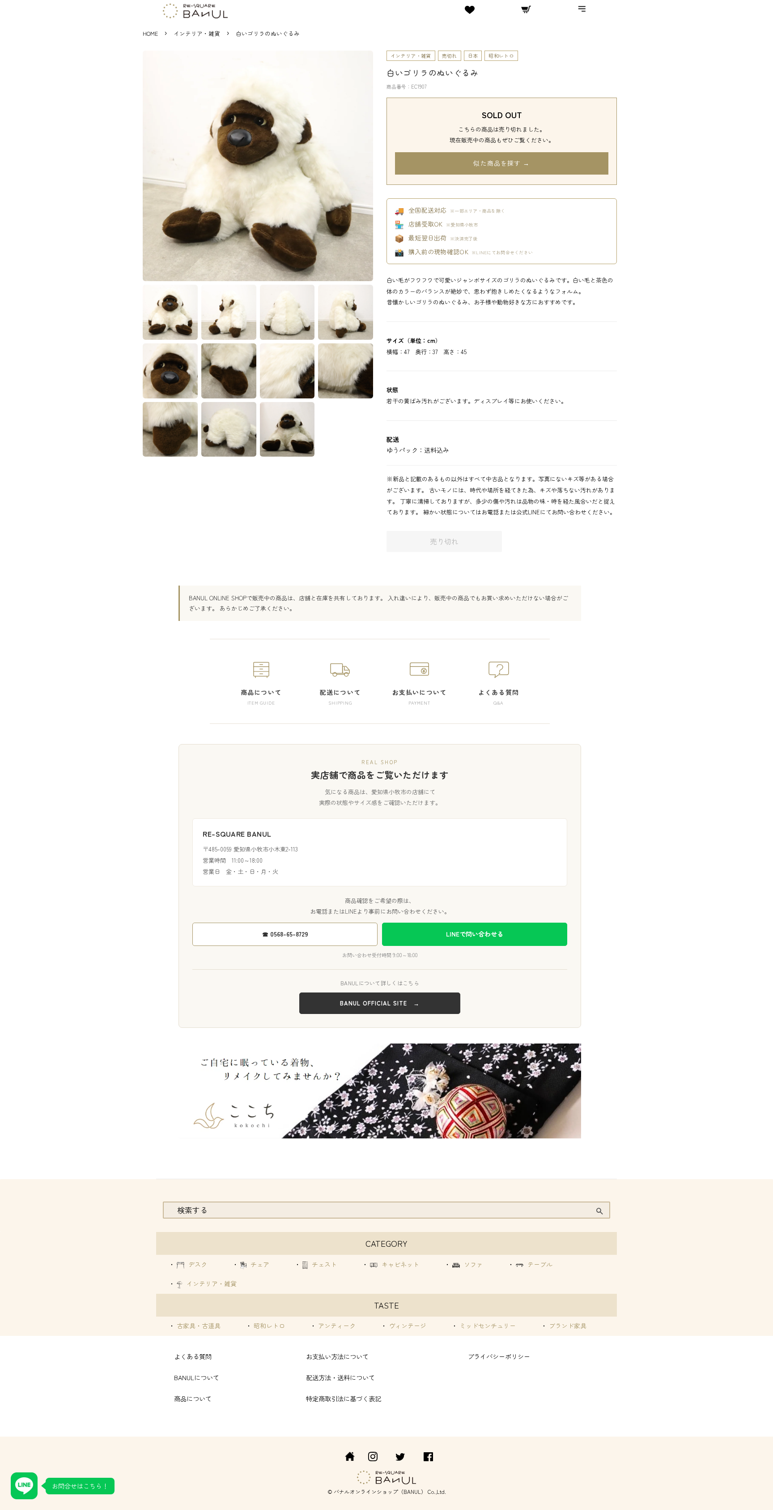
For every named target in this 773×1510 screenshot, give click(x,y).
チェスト (323, 1264)
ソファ (472, 1264)
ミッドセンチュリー (487, 1325)
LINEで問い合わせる (474, 933)
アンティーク (336, 1325)
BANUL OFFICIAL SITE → (380, 1003)
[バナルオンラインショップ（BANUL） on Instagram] (373, 1458)
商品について (193, 1398)
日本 (473, 55)
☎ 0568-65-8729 (285, 933)
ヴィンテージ (406, 1325)
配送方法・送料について (340, 1377)
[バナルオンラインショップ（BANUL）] (345, 1458)
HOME (150, 33)
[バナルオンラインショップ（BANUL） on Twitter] (400, 1458)
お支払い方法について (337, 1356)
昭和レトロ (501, 55)
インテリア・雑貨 (198, 33)
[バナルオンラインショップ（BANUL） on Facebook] (428, 1458)
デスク (197, 1264)
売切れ (449, 55)
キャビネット (399, 1264)
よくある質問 (193, 1356)
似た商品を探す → (501, 162)
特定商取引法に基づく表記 (343, 1398)
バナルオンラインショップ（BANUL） (380, 1491)
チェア (259, 1264)
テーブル (539, 1264)
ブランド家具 (566, 1325)
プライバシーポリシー (498, 1356)
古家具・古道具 (198, 1325)
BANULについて (196, 1377)
